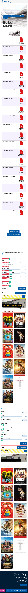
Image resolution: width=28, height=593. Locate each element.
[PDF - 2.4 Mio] (21, 52)
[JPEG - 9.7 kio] (14, 356)
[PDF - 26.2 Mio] (21, 147)
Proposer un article (14, 226)
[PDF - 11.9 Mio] (21, 155)
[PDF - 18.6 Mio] (21, 86)
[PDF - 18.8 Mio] (21, 173)
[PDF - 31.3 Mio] (21, 112)
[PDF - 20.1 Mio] (21, 95)
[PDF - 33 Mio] (21, 190)
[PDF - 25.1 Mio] (21, 129)
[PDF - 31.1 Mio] (21, 198)
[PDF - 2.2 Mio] (21, 60)
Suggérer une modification (14, 229)
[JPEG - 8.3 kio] (14, 454)
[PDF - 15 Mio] (21, 207)
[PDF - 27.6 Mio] (21, 77)
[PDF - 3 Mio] (21, 43)
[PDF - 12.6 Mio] (21, 181)
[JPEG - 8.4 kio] (14, 486)
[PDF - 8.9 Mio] (21, 164)
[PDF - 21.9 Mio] (21, 138)
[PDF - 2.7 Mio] (21, 69)
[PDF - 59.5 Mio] (21, 34)
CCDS (10, 280)
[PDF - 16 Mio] (21, 103)
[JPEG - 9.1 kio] (14, 421)
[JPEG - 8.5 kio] (13, 581)
